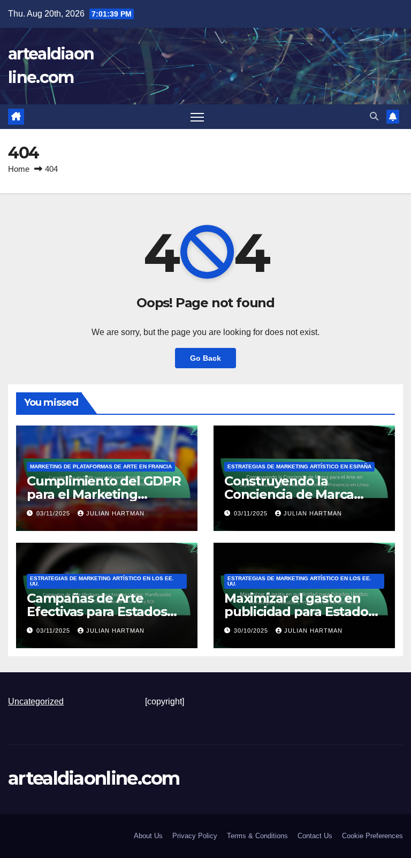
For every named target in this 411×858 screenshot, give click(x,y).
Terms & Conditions (257, 836)
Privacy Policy (194, 836)
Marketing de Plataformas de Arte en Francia (101, 466)
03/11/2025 (54, 513)
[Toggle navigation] (197, 117)
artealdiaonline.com (94, 778)
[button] (374, 116)
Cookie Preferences (372, 836)
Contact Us (315, 836)
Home (18, 168)
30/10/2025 (252, 630)
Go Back (205, 358)
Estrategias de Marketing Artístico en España (299, 466)
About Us (148, 836)
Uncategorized (36, 701)
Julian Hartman (115, 513)
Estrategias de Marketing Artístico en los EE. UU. (102, 581)
